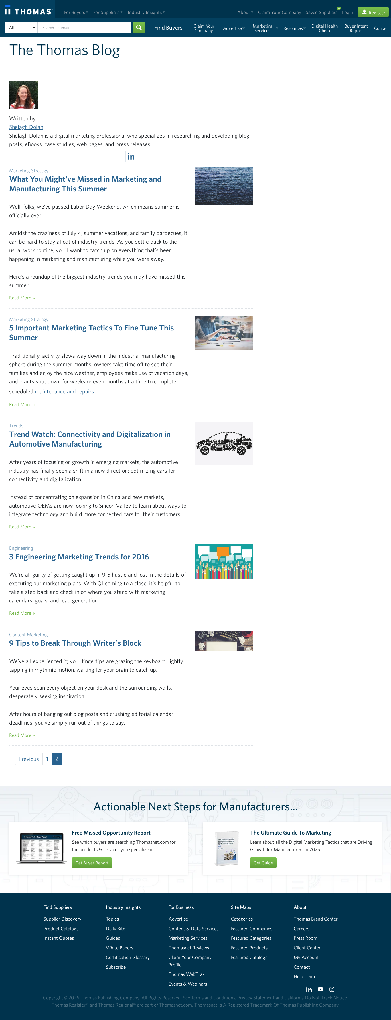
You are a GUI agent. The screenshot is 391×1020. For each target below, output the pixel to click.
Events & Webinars (188, 983)
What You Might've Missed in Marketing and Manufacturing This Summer (85, 183)
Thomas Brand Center (316, 918)
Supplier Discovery (62, 918)
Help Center (306, 976)
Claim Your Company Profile (190, 960)
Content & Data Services (193, 928)
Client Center (307, 947)
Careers (301, 928)
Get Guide (263, 862)
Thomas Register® (70, 1004)
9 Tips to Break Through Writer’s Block (75, 642)
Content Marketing (28, 634)
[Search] (139, 27)
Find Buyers (168, 27)
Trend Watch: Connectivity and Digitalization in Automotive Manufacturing (90, 439)
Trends (16, 425)
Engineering (21, 548)
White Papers (119, 947)
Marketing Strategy (28, 170)
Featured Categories (251, 938)
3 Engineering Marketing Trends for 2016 (79, 556)
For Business (181, 907)
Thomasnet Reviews (189, 947)
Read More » (22, 297)
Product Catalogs (61, 928)
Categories (242, 918)
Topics (112, 918)
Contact (302, 967)
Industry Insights (123, 907)
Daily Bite (115, 928)
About (300, 907)
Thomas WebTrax (187, 974)
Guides (113, 938)
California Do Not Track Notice (315, 997)
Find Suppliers (58, 907)
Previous (29, 758)
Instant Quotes (59, 938)
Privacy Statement (256, 997)
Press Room (305, 938)
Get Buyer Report (91, 862)
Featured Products (249, 947)
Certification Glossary (128, 957)
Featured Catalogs (249, 957)
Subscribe (116, 967)
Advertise (178, 918)
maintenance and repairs (64, 391)
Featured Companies (251, 928)
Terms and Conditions (213, 997)
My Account (306, 957)
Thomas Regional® (117, 1004)
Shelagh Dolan (26, 127)
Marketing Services (188, 938)
